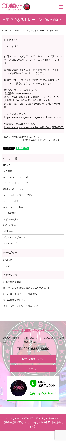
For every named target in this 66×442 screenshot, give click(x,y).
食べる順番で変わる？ (14, 300)
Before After (9, 225)
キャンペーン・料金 (13, 207)
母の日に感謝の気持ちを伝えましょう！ (24, 136)
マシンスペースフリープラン (17, 195)
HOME (4, 30)
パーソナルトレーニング (15, 183)
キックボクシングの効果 (15, 177)
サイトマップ (10, 243)
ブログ (17, 30)
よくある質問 (10, 213)
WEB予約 (33, 368)
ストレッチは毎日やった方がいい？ (21, 306)
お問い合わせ (10, 231)
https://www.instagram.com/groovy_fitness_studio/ (32, 117)
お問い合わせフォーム (33, 358)
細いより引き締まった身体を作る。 (21, 294)
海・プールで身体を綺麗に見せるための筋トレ (26, 287)
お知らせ (7, 259)
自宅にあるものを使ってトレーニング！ (42, 139)
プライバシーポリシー (14, 237)
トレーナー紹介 (11, 201)
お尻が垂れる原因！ (13, 282)
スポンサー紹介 (11, 219)
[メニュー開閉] (61, 7)
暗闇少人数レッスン (13, 189)
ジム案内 (7, 171)
